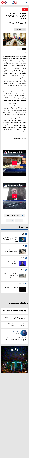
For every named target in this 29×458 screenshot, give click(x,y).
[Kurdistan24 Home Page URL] (14, 2)
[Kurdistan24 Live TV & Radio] (2, 2)
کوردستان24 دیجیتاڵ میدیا (13, 215)
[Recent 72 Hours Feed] (5, 2)
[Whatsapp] (17, 220)
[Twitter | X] (12, 220)
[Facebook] (8, 220)
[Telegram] (21, 220)
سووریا (23, 49)
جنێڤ (19, 49)
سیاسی (24, 9)
